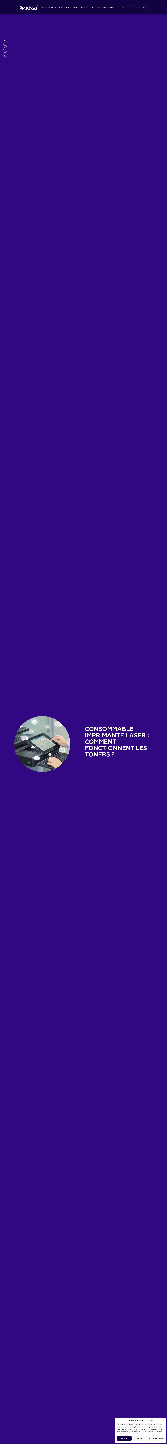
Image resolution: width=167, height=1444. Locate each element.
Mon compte (140, 8)
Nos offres (63, 7)
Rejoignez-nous (109, 7)
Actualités (96, 7)
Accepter (124, 1438)
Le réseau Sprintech (80, 7)
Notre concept (47, 7)
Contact (122, 7)
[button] (163, 1420)
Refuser (140, 1438)
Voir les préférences (156, 1438)
